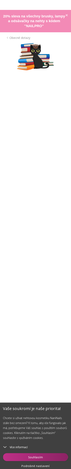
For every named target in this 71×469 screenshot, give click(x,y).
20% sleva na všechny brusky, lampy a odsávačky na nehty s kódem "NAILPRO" (34, 21)
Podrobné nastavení (35, 466)
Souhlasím (35, 457)
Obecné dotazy (19, 37)
